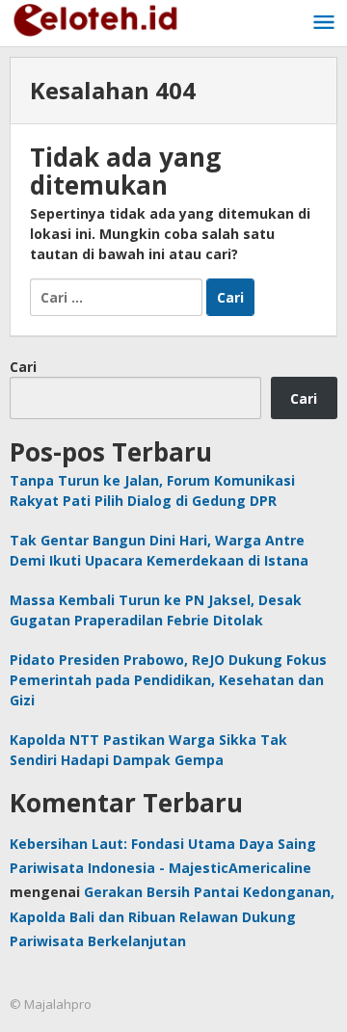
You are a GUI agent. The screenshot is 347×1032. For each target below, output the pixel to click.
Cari (23, 366)
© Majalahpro (51, 1004)
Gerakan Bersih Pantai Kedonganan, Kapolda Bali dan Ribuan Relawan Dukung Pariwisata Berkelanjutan (172, 916)
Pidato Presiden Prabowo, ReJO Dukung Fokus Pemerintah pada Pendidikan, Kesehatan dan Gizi (168, 679)
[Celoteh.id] (96, 18)
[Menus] (323, 23)
